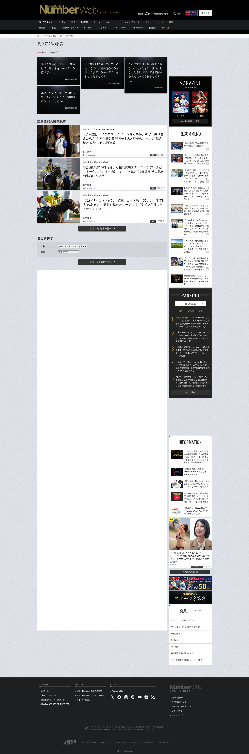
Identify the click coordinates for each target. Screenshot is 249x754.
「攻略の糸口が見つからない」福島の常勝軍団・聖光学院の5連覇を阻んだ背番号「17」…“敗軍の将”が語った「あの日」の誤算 (192, 351)
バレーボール (138, 28)
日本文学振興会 (163, 742)
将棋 (54, 28)
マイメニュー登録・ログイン (183, 620)
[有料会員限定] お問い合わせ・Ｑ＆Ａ (187, 660)
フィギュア (101, 28)
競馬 (171, 22)
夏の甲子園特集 (45, 22)
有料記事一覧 (176, 634)
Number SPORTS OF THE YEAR (55, 704)
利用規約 (175, 640)
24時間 (191, 311)
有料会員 (205, 13)
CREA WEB (121, 742)
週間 (201, 311)
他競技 (152, 28)
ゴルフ (148, 22)
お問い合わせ (177, 697)
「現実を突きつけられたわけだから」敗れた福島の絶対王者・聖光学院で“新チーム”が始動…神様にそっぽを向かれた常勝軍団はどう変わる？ (192, 336)
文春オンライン (107, 742)
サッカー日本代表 (131, 22)
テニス (160, 22)
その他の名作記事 (190, 572)
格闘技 (42, 28)
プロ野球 (61, 22)
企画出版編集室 (147, 742)
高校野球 (84, 22)
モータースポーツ (68, 28)
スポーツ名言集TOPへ (100, 262)
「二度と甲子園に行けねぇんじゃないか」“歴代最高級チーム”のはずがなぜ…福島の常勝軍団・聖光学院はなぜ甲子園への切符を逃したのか (192, 366)
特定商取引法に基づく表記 (182, 653)
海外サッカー (111, 22)
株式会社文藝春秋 (89, 742)
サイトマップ (177, 715)
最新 (181, 311)
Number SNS (117, 691)
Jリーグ (97, 22)
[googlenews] (146, 698)
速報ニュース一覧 (48, 695)
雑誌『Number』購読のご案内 (89, 691)
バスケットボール (119, 28)
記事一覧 (45, 691)
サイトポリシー (178, 711)
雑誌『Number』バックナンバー (90, 695)
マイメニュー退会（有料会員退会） (186, 627)
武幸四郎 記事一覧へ (101, 228)
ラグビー (87, 28)
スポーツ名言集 (50, 36)
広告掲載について (178, 702)
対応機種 (175, 647)
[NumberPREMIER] (191, 13)
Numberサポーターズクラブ (53, 700)
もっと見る (190, 392)
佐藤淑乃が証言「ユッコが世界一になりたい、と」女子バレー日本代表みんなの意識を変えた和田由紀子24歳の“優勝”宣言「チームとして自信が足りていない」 (192, 322)
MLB (73, 22)
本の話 (133, 742)
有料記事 (165, 28)
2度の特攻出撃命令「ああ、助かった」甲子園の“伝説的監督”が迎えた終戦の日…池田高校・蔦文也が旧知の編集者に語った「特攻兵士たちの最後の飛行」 (192, 381)
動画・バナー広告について (182, 706)
